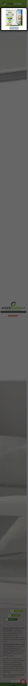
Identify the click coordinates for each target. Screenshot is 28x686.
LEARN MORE (14, 28)
